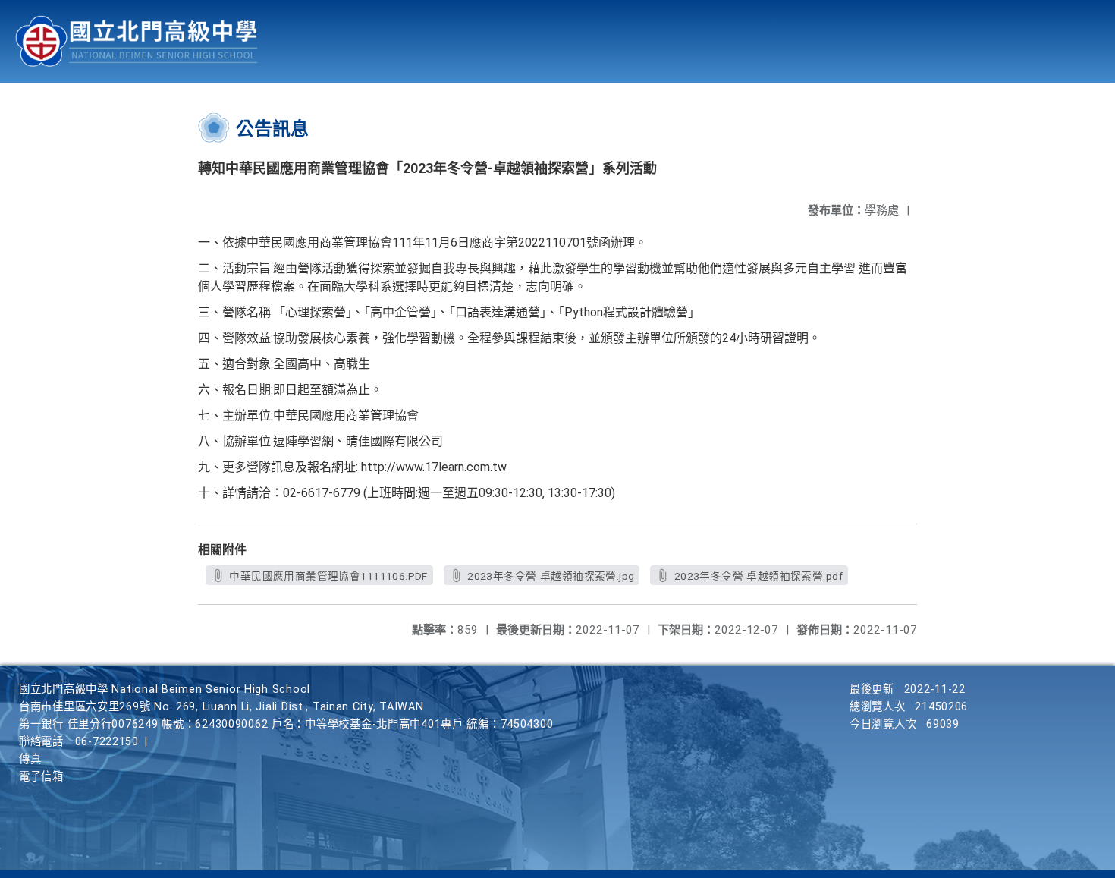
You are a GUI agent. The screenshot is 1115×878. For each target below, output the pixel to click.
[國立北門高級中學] (136, 41)
